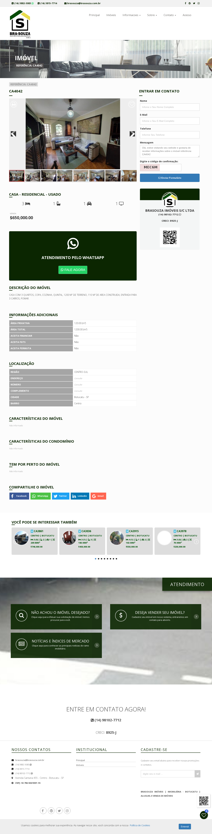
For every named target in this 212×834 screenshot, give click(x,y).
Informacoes (131, 15)
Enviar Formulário (171, 177)
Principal (94, 15)
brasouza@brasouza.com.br (29, 760)
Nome (143, 100)
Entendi (185, 826)
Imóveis (111, 15)
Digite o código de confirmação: (159, 161)
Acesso (187, 15)
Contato (169, 15)
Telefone (145, 128)
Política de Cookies (140, 825)
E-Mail (143, 114)
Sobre (151, 15)
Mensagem (146, 142)
